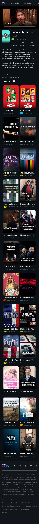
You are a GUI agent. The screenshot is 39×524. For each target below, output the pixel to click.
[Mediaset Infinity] (4, 3)
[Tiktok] (20, 466)
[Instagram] (31, 466)
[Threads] (25, 466)
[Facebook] (15, 466)
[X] (36, 466)
